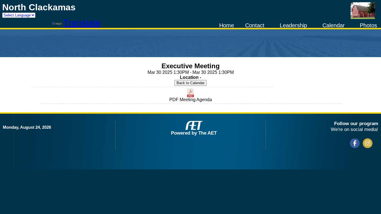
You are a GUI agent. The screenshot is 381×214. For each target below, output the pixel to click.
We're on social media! (354, 129)
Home (226, 25)
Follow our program (356, 123)
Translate (82, 23)
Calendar (333, 25)
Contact (254, 25)
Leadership (293, 25)
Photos (368, 25)
